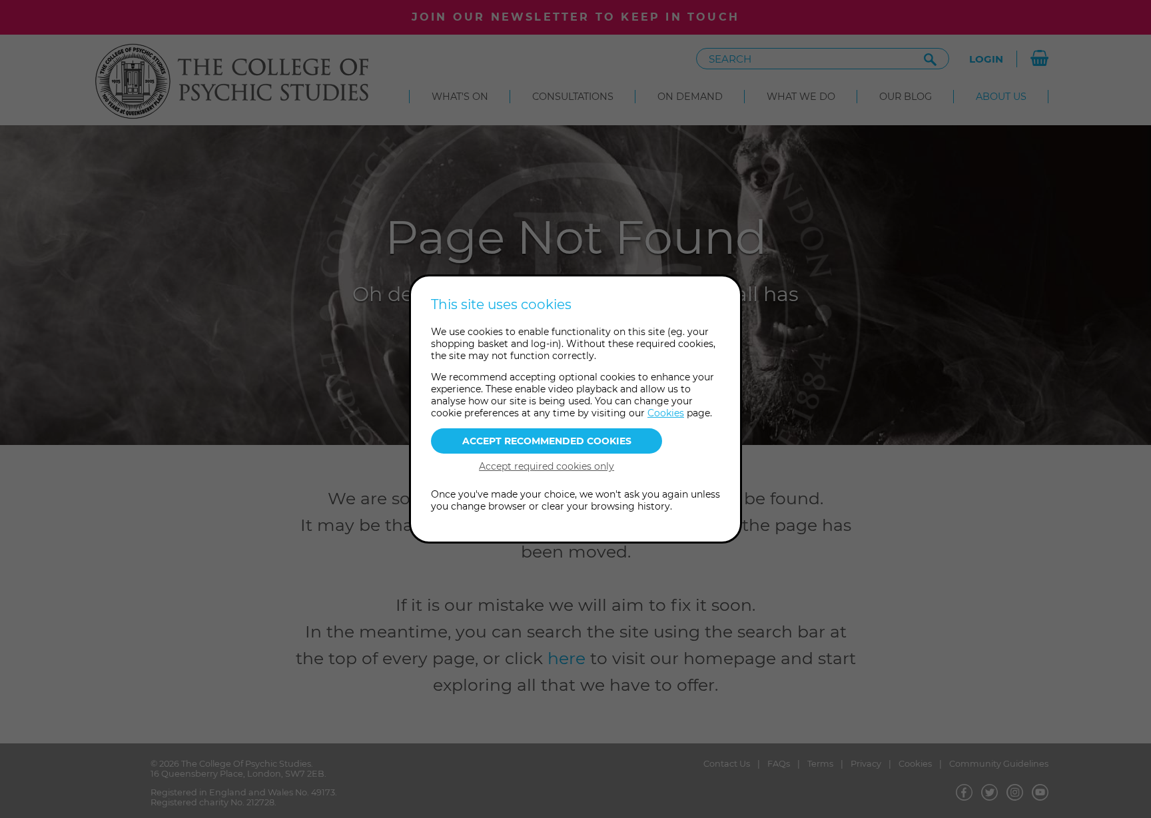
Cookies (665, 413)
